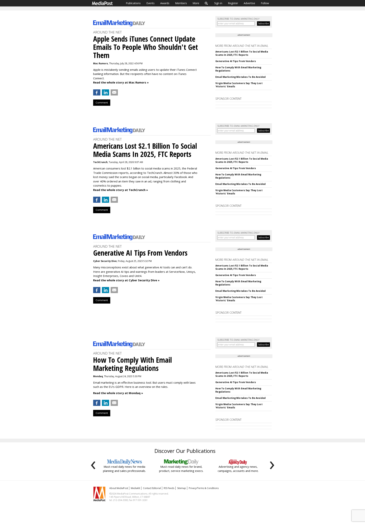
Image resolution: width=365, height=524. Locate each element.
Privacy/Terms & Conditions (204, 488)
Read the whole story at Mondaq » (118, 393)
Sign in (218, 3)
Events (150, 3)
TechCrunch (100, 162)
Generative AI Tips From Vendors (235, 61)
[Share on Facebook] (96, 92)
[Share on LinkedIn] (105, 92)
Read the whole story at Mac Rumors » (121, 82)
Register (233, 3)
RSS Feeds (169, 488)
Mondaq (98, 376)
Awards (164, 3)
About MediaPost (118, 488)
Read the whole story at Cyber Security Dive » (126, 280)
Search (206, 3)
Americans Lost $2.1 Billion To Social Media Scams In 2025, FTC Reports (241, 53)
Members (181, 3)
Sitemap (181, 488)
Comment (102, 102)
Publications (133, 3)
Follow (265, 3)
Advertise (249, 3)
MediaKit (135, 488)
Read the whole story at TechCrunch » (120, 190)
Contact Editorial (152, 488)
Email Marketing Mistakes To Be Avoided (240, 77)
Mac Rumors (100, 63)
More (196, 3)
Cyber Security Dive (105, 261)
